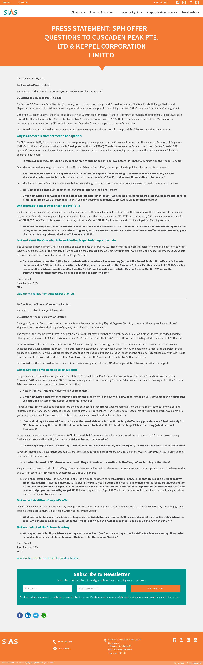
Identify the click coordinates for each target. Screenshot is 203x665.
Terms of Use (179, 663)
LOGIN (6, 2)
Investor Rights (130, 12)
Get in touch (65, 648)
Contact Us (160, 2)
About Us (77, 12)
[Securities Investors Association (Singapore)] (10, 11)
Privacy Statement (194, 663)
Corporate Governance (161, 12)
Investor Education (101, 12)
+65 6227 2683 (65, 641)
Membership (189, 12)
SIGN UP (23, 2)
